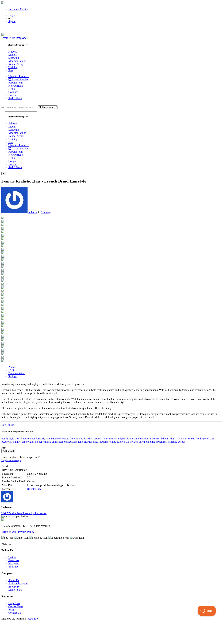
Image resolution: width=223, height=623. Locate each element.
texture (65, 438)
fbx (197, 438)
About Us (13, 580)
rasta (11, 441)
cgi (127, 441)
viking (30, 441)
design (181, 441)
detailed (56, 438)
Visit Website (9, 513)
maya (49, 438)
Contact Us (14, 612)
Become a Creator (18, 9)
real (165, 441)
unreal (142, 441)
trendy (4, 438)
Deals (11, 88)
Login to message (11, 460)
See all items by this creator (32, 513)
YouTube (13, 566)
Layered (204, 438)
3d (162, 438)
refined (112, 441)
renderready (38, 438)
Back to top (7, 424)
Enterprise (14, 586)
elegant (133, 438)
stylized (134, 441)
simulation (113, 438)
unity (95, 441)
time (24, 441)
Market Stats (15, 589)
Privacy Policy (26, 531)
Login (11, 15)
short (17, 438)
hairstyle (172, 441)
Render (88, 438)
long (80, 441)
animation (57, 441)
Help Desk (14, 603)
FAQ (11, 370)
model (38, 441)
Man (74, 441)
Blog (11, 609)
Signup (12, 21)
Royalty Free (34, 488)
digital (173, 438)
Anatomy (46, 212)
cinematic (151, 441)
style (11, 438)
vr (150, 438)
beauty (5, 441)
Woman (156, 438)
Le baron (32, 212)
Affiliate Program (18, 583)
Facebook (13, 560)
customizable (100, 438)
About (11, 367)
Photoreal (26, 438)
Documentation (16, 373)
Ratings (12, 376)
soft (212, 438)
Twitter (12, 557)
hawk (18, 441)
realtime (47, 441)
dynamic (124, 438)
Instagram (13, 563)
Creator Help (15, 606)
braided (67, 441)
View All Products (18, 76)
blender (88, 441)
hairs (167, 438)
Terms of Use (8, 531)
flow (72, 438)
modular (103, 441)
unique (79, 438)
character (143, 438)
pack (160, 441)
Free (10, 70)
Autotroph (33, 618)
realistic (191, 438)
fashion (182, 438)
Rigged (121, 441)
